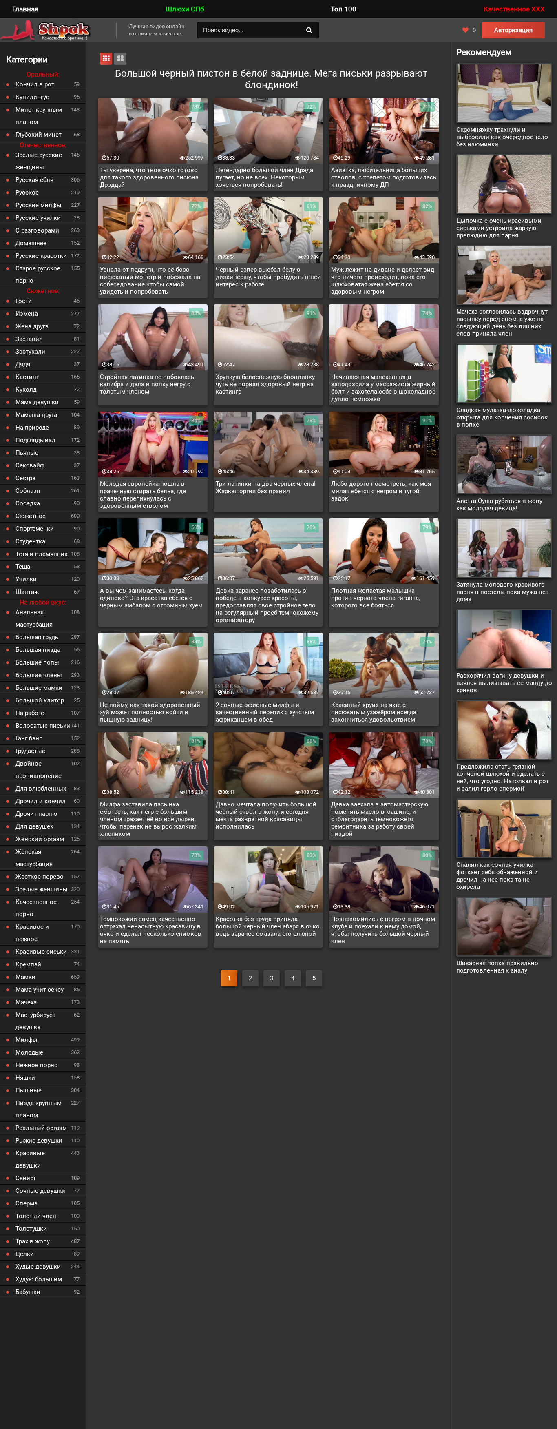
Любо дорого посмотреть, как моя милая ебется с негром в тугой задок (381, 491)
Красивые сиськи (41, 951)
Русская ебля (34, 180)
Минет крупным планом (38, 116)
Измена (26, 313)
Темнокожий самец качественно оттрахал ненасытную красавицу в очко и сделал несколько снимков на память (150, 930)
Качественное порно (36, 908)
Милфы (26, 1040)
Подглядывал (35, 440)
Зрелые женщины (41, 889)
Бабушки (27, 1292)
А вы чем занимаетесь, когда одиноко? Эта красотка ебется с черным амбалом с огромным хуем (151, 598)
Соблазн (27, 490)
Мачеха (26, 1002)
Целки (24, 1254)
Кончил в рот (34, 84)
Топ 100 (343, 9)
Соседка (27, 503)
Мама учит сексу (39, 989)
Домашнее (30, 243)
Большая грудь (36, 637)
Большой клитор (39, 700)
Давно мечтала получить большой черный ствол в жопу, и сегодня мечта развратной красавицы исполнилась (266, 815)
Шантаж (27, 592)
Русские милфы (38, 205)
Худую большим (38, 1279)
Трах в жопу (32, 1241)
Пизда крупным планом (38, 1109)
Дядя (22, 364)
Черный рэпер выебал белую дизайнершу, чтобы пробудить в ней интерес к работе (268, 277)
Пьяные (26, 452)
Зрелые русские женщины (38, 161)
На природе (32, 427)
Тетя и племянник (41, 554)
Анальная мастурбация (34, 618)
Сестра (25, 478)
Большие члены (38, 675)
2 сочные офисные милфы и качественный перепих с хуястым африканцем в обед (265, 712)
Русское (27, 192)
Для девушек (34, 826)
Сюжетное (30, 516)
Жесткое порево (39, 876)
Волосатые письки (42, 725)
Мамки (25, 977)
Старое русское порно (37, 274)
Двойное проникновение (38, 770)
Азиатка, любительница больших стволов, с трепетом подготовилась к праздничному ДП (383, 177)
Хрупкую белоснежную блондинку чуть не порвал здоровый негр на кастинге (265, 384)
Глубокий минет (38, 134)
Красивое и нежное (32, 933)
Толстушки (31, 1228)
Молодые (29, 1052)
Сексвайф (29, 465)
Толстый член (35, 1216)
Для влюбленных (40, 788)
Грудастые (30, 751)
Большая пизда (37, 650)
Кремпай (28, 964)
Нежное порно (36, 1065)
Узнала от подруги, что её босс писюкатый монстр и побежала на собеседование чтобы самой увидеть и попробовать (150, 280)
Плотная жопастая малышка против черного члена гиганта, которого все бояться (375, 598)
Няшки (25, 1077)
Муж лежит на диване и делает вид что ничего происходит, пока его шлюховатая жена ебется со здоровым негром (382, 280)
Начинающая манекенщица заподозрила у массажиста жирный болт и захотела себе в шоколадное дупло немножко (383, 388)
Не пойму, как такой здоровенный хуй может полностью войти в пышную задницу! (150, 712)
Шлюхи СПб (185, 9)
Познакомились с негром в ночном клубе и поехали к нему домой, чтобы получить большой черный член (383, 930)
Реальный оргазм (41, 1128)
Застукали (30, 351)
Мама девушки (37, 402)
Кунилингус (32, 97)
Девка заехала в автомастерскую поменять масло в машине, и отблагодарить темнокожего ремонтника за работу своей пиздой (379, 819)
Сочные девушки (40, 1190)
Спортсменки (34, 528)
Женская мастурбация (34, 858)
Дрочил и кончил (40, 801)
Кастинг (27, 377)
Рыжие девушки (38, 1140)
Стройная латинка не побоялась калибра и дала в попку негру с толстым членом (147, 384)
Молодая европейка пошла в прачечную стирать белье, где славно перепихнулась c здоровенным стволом (143, 495)
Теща (22, 566)
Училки (26, 579)
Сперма (26, 1203)
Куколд (26, 389)
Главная (25, 9)
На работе (29, 713)
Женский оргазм (39, 839)
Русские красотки (41, 255)
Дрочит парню (36, 814)
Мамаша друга (36, 415)
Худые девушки (38, 1266)
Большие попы (37, 662)
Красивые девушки (30, 1159)
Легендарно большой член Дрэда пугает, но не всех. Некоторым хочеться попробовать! (264, 177)
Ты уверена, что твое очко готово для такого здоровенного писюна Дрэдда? (149, 177)
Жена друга (32, 326)
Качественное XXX (514, 9)
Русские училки (38, 218)
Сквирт (25, 1178)
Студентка (30, 541)
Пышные (28, 1090)
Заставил (29, 339)
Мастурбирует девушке (35, 1021)
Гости (23, 301)
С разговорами (37, 230)
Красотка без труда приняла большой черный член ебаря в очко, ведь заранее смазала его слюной (268, 926)
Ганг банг (28, 738)
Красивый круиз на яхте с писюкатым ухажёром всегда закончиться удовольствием (373, 712)
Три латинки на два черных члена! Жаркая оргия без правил (266, 487)
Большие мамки (38, 687)
